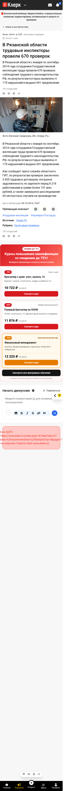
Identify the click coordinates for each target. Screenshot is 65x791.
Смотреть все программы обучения (31, 373)
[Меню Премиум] (25, 5)
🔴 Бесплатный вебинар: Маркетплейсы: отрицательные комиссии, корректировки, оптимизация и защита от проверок (31, 16)
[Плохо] (53, 209)
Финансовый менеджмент (20, 342)
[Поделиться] (19, 93)
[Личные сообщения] (50, 5)
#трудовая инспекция (15, 215)
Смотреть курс (31, 294)
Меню (43, 788)
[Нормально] (44, 209)
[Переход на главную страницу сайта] (12, 5)
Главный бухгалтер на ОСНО (21, 309)
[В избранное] (14, 93)
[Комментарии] (4, 93)
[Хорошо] (35, 209)
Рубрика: (8, 225)
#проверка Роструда (43, 215)
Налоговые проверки (34, 34)
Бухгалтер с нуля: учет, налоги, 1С (24, 276)
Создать (31, 787)
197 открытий (10, 231)
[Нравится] (9, 93)
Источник (9, 220)
